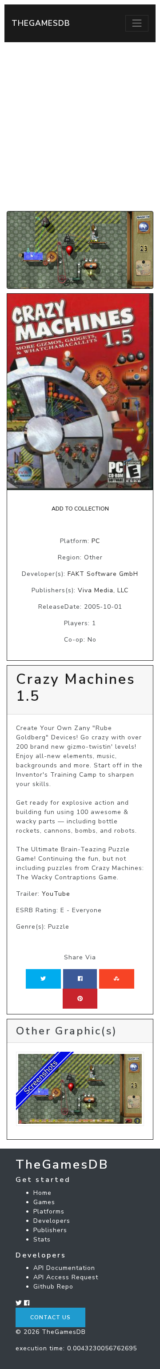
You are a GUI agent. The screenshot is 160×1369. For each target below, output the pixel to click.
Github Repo (53, 1286)
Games (44, 1202)
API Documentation (64, 1268)
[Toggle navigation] (136, 23)
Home (42, 1193)
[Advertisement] (80, 127)
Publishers (50, 1230)
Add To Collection (80, 508)
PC (96, 541)
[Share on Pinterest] (80, 998)
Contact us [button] (50, 1317)
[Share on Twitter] (43, 979)
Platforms (48, 1211)
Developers (51, 1221)
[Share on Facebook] (80, 979)
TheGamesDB (41, 23)
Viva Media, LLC (103, 590)
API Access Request (65, 1277)
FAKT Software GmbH (103, 574)
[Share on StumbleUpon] (116, 979)
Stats (42, 1239)
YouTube (56, 894)
